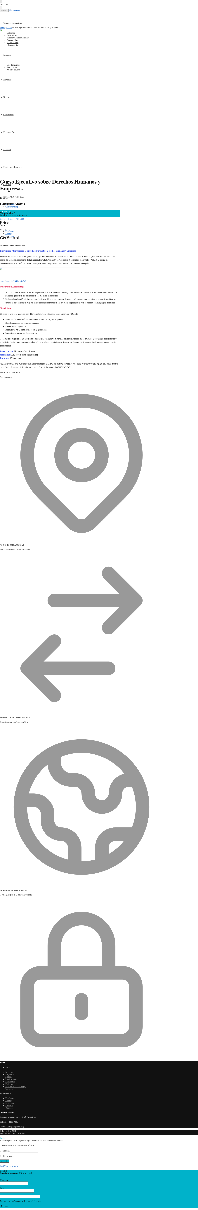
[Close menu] (1, 1)
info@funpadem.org (15, 1126)
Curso (9, 27)
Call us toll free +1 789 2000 (12, 219)
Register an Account (8, 1176)
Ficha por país (11, 1084)
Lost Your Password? (9, 1166)
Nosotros (9, 1072)
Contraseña (5, 1151)
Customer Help (11, 207)
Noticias (8, 1077)
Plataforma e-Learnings (15, 1086)
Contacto (9, 1089)
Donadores (10, 1082)
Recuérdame (8, 1156)
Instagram (9, 1103)
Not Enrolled (5, 211)
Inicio (2, 27)
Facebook (9, 231)
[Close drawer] (1, 7)
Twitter (8, 233)
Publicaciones (11, 1079)
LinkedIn (9, 1105)
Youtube (9, 1108)
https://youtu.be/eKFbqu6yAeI (13, 281)
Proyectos (9, 1074)
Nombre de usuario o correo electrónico (17, 1145)
